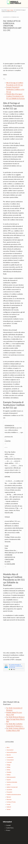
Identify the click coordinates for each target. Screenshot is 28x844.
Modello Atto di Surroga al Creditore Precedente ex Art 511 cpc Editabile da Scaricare (15, 96)
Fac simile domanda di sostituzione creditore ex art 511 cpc (15, 666)
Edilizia (8, 774)
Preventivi (9, 792)
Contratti (9, 762)
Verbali (8, 809)
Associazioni (10, 750)
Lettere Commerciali (12, 787)
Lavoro (8, 784)
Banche (9, 755)
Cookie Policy (10, 828)
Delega (8, 764)
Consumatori (10, 759)
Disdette (9, 772)
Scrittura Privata (11, 802)
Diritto (8, 769)
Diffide (8, 767)
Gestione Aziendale (12, 782)
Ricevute (9, 799)
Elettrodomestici (11, 777)
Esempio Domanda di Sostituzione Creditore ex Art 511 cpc (15, 90)
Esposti (9, 779)
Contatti (8, 825)
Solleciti (9, 807)
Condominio (10, 757)
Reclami (9, 797)
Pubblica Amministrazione (14, 794)
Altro (8, 747)
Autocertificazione (12, 752)
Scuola (8, 804)
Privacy (8, 830)
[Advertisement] (14, 48)
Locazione (9, 789)
